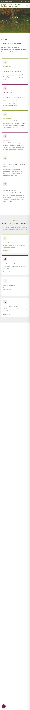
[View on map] (28, 1)
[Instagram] (23, 1)
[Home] (1, 39)
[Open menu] (27, 5)
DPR (4, 169)
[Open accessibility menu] (4, 706)
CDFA (4, 100)
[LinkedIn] (25, 1)
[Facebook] (21, 1)
